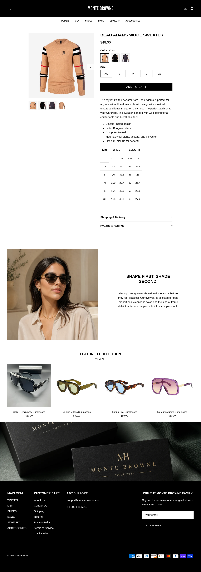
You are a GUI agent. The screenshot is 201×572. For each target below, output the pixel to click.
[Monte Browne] (100, 8)
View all (100, 359)
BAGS (101, 21)
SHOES (88, 21)
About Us (39, 500)
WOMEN (65, 21)
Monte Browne (21, 555)
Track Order (41, 533)
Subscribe (154, 525)
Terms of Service (44, 528)
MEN (77, 21)
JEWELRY (115, 21)
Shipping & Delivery (112, 217)
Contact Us (40, 505)
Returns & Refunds (112, 225)
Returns (38, 516)
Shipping (39, 511)
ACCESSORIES (133, 21)
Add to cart (136, 86)
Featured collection (100, 354)
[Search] (9, 8)
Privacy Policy (42, 522)
